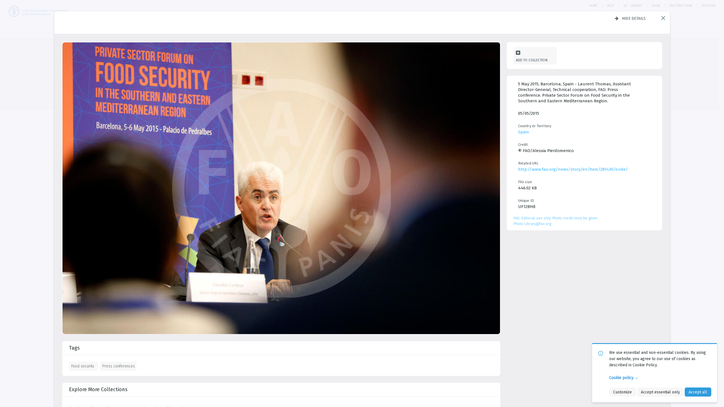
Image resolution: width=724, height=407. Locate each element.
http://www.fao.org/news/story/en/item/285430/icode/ (573, 169)
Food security (82, 366)
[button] (663, 18)
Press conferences (118, 366)
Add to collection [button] (532, 60)
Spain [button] (523, 132)
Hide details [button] (634, 18)
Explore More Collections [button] (98, 389)
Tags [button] (74, 348)
